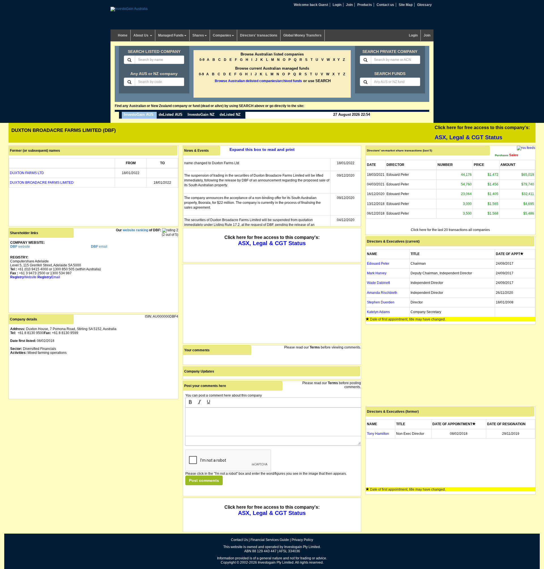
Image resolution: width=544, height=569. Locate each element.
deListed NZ (230, 114)
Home (123, 35)
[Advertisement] (93, 440)
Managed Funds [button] (171, 35)
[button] (190, 402)
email (99, 247)
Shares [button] (198, 35)
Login (337, 5)
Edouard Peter (378, 264)
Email (48, 277)
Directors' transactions (258, 35)
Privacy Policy (302, 540)
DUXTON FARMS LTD (27, 173)
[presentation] (190, 403)
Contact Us (239, 540)
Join (349, 5)
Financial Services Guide (269, 540)
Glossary (424, 5)
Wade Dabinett (378, 283)
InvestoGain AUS (139, 114)
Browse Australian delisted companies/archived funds (258, 81)
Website (23, 277)
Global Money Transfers (302, 35)
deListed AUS (170, 114)
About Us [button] (141, 35)
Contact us (385, 5)
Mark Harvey (376, 273)
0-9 (202, 60)
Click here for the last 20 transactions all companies (450, 230)
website (20, 247)
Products (364, 5)
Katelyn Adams (378, 312)
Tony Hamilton (378, 434)
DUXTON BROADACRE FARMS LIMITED (42, 183)
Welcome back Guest (311, 5)
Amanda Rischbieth (382, 293)
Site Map (406, 5)
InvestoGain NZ (201, 114)
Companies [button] (222, 35)
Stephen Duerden (380, 302)
